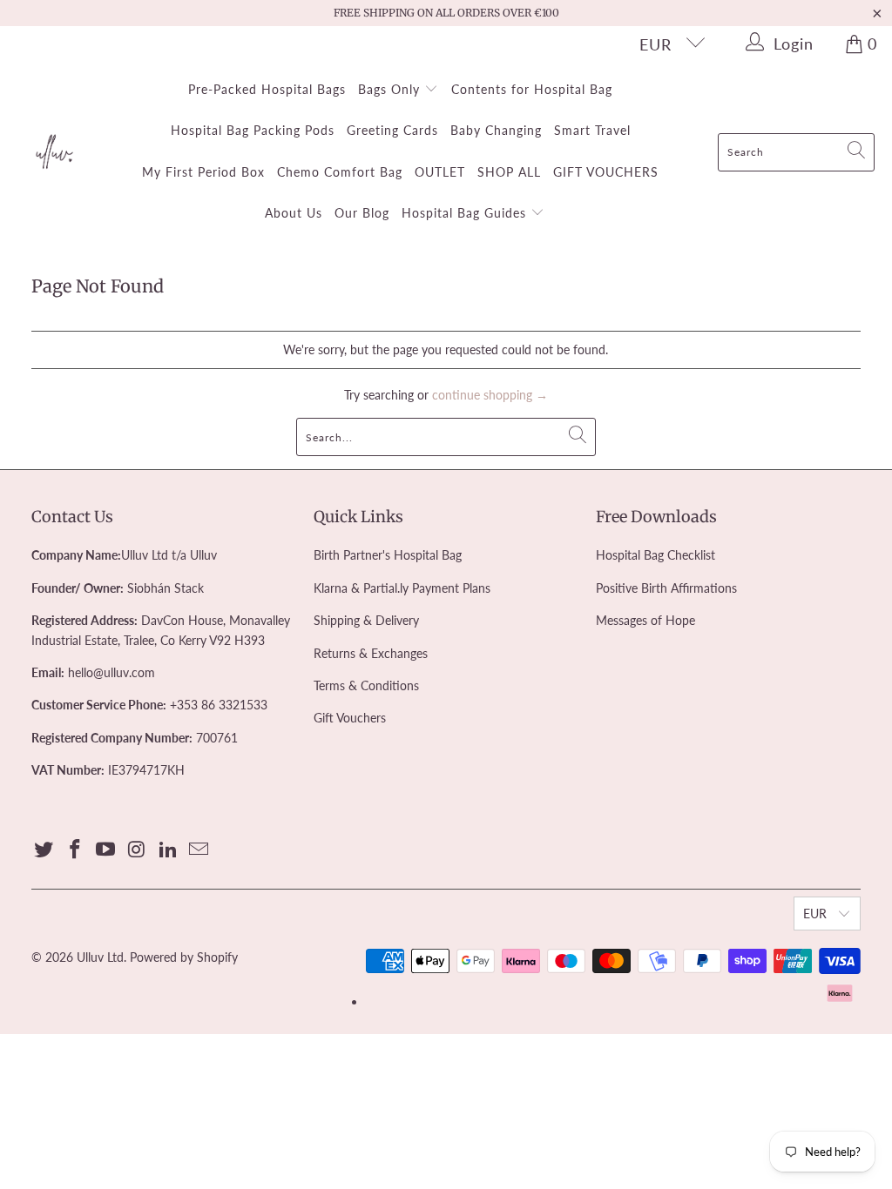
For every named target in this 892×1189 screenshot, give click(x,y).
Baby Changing (496, 130)
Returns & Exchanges (371, 653)
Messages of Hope (645, 620)
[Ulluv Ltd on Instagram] (138, 850)
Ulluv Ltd (100, 957)
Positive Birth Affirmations (666, 588)
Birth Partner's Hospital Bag (388, 554)
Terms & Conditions (366, 685)
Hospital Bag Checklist (655, 554)
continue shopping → (490, 394)
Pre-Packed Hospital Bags (267, 89)
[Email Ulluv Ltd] (199, 850)
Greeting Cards (392, 130)
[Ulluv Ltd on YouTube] (106, 850)
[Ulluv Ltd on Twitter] (44, 850)
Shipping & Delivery (366, 620)
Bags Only (391, 89)
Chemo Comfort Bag (339, 172)
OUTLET (440, 172)
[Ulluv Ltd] (54, 152)
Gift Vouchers (350, 717)
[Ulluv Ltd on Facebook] (75, 850)
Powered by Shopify (184, 957)
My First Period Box (203, 172)
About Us (293, 212)
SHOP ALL (509, 172)
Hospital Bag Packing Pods (252, 130)
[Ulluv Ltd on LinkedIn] (168, 850)
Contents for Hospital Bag (531, 89)
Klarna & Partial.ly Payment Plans (402, 588)
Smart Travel (592, 130)
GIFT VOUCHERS (606, 172)
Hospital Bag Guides (466, 212)
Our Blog (361, 212)
